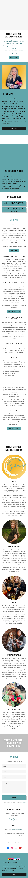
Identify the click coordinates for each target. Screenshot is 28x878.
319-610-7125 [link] (14, 820)
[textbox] (14, 766)
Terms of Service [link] (15, 804)
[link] (8, 848)
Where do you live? (14, 311)
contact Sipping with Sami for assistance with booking (14, 210)
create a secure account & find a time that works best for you (14, 204)
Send (14, 797)
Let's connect (14, 128)
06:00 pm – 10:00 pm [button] (16, 829)
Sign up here (14, 250)
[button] (22, 829)
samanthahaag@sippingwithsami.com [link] (14, 819)
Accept (14, 874)
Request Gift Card (14, 428)
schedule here (14, 57)
